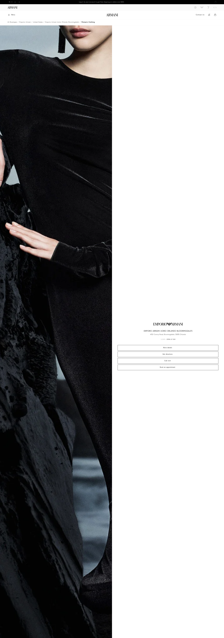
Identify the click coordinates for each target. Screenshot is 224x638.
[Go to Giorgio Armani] (195, 7)
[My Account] (209, 14)
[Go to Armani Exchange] (215, 7)
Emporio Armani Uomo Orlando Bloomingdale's (62, 22)
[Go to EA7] (208, 7)
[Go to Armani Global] (12, 7)
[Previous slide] (15, 2)
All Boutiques (12, 22)
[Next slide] (19, 2)
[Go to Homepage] (112, 15)
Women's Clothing (88, 22)
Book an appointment (167, 367)
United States (38, 22)
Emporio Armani (25, 22)
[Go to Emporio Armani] (201, 7)
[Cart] (215, 14)
